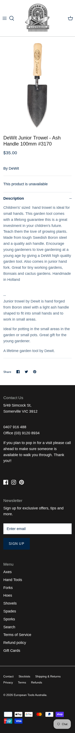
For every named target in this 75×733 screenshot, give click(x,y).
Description (13, 198)
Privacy (8, 682)
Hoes (7, 595)
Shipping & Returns (48, 676)
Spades (9, 611)
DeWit (14, 168)
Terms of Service (17, 635)
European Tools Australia (30, 695)
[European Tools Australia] (38, 18)
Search (9, 627)
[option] (37, 85)
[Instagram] (13, 482)
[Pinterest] (21, 482)
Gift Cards (11, 650)
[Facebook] (5, 482)
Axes (7, 572)
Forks (8, 588)
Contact (8, 676)
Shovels (10, 603)
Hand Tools (12, 580)
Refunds (36, 682)
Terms (22, 682)
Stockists (24, 676)
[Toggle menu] (4, 18)
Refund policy (14, 643)
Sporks (9, 619)
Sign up (16, 543)
